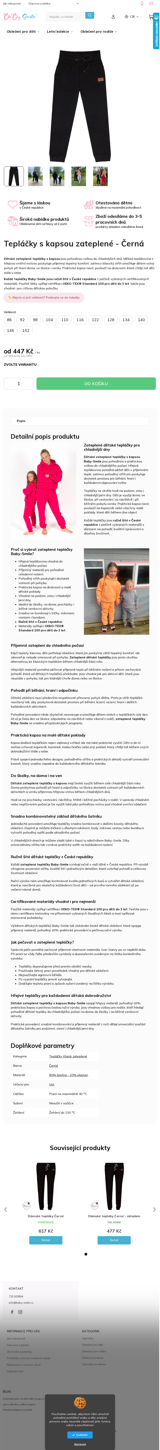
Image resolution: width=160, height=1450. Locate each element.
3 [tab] (78, 1255)
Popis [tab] (21, 419)
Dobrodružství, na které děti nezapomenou (26, 1400)
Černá (53, 1067)
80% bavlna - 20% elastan (68, 1076)
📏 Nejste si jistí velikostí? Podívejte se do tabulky (44, 295)
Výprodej (86, 1339)
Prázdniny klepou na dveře (17, 1411)
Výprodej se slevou (92, 1365)
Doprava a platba (39, 3)
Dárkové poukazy (91, 1358)
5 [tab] (90, 1255)
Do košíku (28, 384)
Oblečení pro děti (91, 1345)
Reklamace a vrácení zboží (24, 1365)
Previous (5, 1211)
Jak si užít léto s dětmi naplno (19, 1405)
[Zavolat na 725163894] (142, 3)
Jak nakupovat (12, 3)
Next (151, 1211)
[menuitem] (23, 31)
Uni (51, 1086)
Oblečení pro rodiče (93, 1352)
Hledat (89, 15)
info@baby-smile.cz (21, 1303)
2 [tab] (72, 1255)
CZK (132, 16)
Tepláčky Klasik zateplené (68, 1057)
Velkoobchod (15, 1372)
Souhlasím (82, 1435)
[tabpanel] (46, 1205)
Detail (46, 1241)
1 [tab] (67, 1255)
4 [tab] (84, 1255)
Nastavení (80, 1444)
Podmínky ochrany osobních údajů (28, 1359)
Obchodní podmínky (19, 1352)
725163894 (16, 1297)
